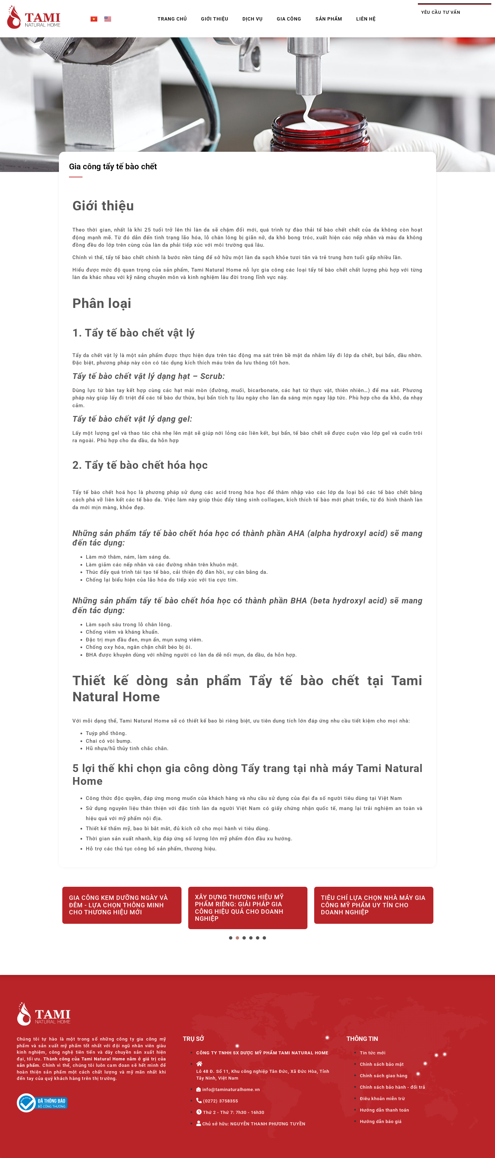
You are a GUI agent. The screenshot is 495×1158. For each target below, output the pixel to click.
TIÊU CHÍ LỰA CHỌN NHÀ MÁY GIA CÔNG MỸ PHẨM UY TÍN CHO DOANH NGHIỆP (373, 905)
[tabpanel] (122, 909)
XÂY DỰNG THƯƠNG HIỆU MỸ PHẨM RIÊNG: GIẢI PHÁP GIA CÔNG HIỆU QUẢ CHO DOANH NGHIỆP (239, 907)
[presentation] (230, 938)
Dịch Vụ (252, 19)
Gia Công (289, 19)
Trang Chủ (172, 19)
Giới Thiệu (214, 19)
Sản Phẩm (329, 19)
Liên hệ (366, 19)
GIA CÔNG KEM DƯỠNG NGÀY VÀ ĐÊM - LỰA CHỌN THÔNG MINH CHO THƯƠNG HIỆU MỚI (118, 905)
